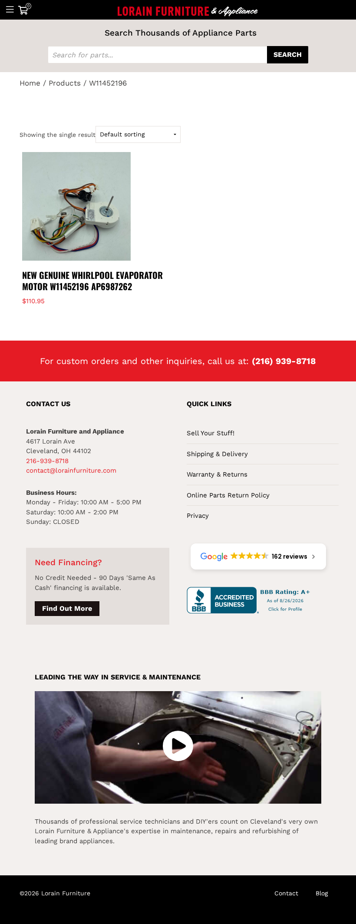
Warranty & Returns (217, 474)
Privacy (198, 516)
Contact (286, 893)
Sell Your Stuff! (210, 433)
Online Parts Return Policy (228, 495)
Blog (322, 893)
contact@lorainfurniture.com (71, 470)
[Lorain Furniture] (188, 9)
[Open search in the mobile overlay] (178, 54)
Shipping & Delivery (217, 454)
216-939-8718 (47, 461)
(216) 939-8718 (284, 361)
